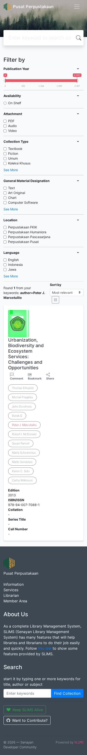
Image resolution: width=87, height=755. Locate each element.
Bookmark (35, 378)
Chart (12, 198)
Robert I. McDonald (24, 434)
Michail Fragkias (22, 397)
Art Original (16, 193)
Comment (16, 378)
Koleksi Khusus (19, 163)
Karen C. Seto (21, 471)
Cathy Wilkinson (22, 480)
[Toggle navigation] (76, 6)
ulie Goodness (22, 406)
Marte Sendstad (22, 462)
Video (12, 131)
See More (10, 170)
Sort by (55, 285)
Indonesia (15, 265)
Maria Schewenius (24, 452)
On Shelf (14, 103)
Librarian (11, 595)
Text (11, 188)
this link (45, 648)
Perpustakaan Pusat (23, 242)
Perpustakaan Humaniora (27, 232)
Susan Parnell (20, 443)
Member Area (15, 601)
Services (10, 590)
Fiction (13, 153)
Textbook (15, 149)
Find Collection (67, 693)
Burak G (17, 415)
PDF (11, 121)
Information (13, 584)
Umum (13, 158)
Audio (12, 126)
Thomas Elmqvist (23, 388)
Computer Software (23, 202)
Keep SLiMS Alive (28, 709)
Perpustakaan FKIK (22, 227)
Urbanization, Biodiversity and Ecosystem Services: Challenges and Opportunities (26, 353)
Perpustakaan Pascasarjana (29, 237)
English (13, 260)
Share (50, 378)
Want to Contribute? (30, 720)
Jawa (12, 269)
